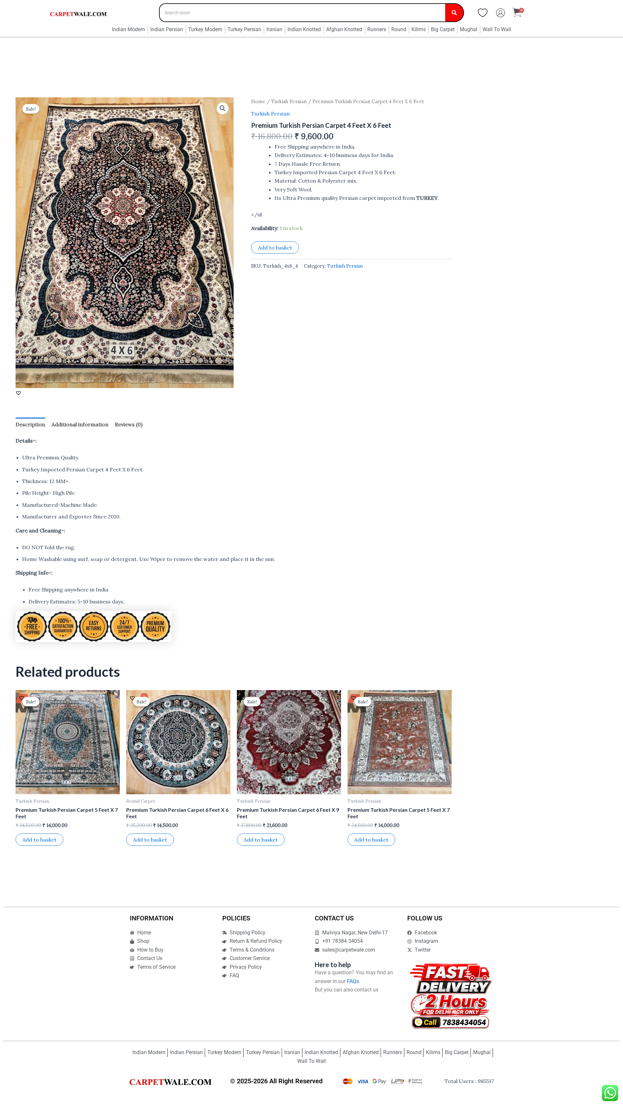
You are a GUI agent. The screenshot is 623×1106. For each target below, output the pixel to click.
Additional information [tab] (80, 424)
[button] (222, 108)
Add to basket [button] (39, 839)
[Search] (454, 12)
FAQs (353, 981)
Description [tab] (30, 424)
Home (258, 101)
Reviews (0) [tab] (128, 424)
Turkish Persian (289, 101)
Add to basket (275, 247)
